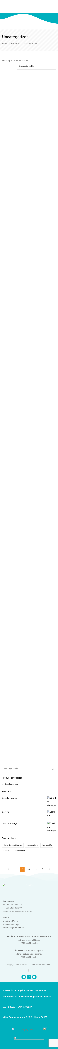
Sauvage (7, 851)
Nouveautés (47, 845)
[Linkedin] (34, 977)
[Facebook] (23, 977)
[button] (51, 7)
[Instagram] (29, 977)
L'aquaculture (32, 845)
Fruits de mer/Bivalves (13, 845)
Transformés (20, 851)
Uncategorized (11, 784)
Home (4, 44)
